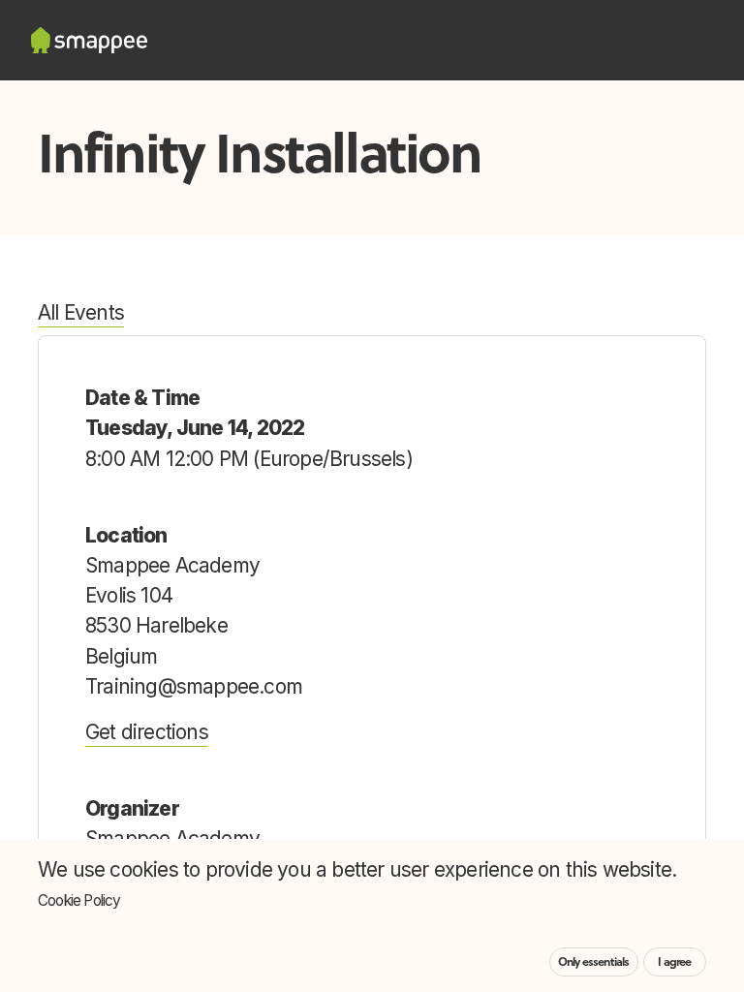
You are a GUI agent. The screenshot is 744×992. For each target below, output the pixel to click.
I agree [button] (674, 961)
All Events (81, 312)
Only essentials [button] (594, 961)
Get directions (146, 732)
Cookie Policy (79, 900)
